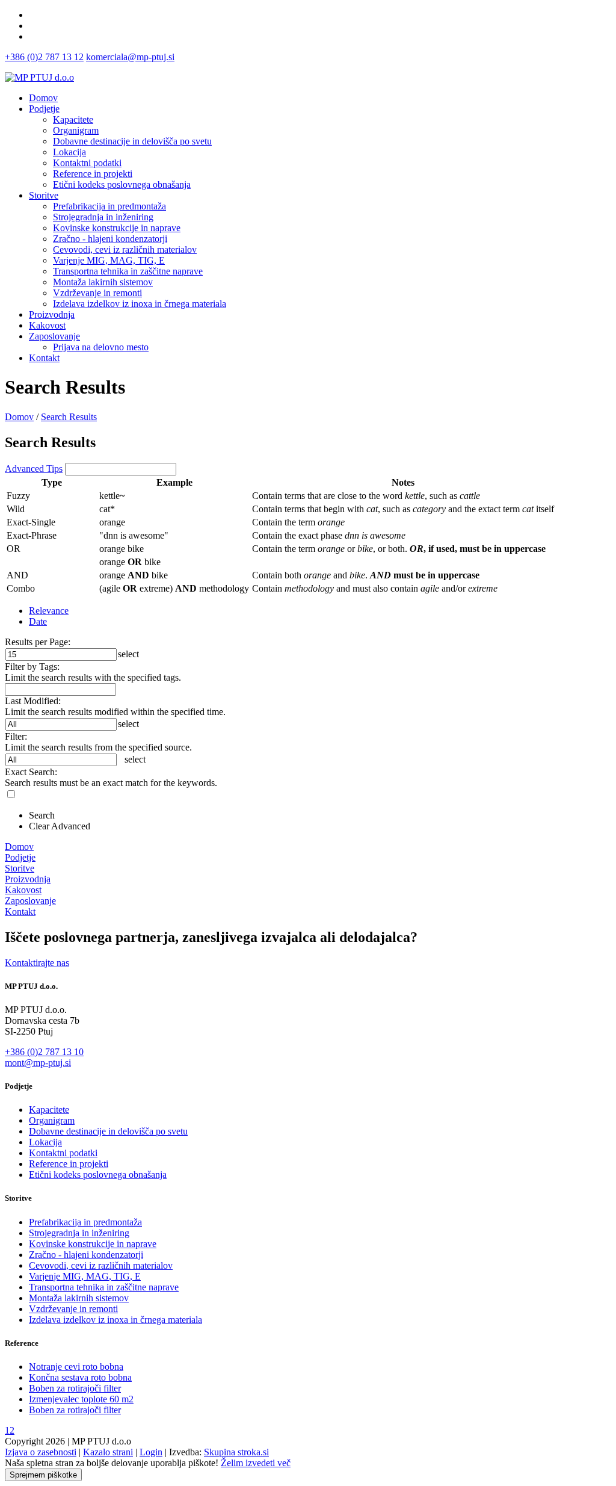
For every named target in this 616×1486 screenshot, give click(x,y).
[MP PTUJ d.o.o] (39, 77)
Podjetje (44, 109)
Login (151, 1452)
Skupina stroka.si (236, 1452)
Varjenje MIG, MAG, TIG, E (85, 1276)
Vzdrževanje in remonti (73, 1309)
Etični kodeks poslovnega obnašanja (98, 1174)
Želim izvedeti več (256, 1463)
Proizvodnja (52, 314)
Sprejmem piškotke (43, 1474)
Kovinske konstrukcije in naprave (92, 1244)
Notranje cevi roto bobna (76, 1366)
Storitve (43, 195)
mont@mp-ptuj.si (38, 1062)
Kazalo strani (108, 1452)
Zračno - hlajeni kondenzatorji (86, 1254)
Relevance (49, 610)
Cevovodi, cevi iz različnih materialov (101, 1265)
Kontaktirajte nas (37, 963)
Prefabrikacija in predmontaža (85, 1222)
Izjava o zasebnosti (40, 1452)
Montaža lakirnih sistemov (79, 1298)
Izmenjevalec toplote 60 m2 (81, 1399)
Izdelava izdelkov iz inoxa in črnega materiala (115, 1319)
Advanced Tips (34, 468)
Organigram (52, 1120)
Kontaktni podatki (63, 1153)
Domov (43, 98)
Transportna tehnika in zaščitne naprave (104, 1287)
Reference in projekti (68, 1164)
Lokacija (45, 1142)
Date (38, 621)
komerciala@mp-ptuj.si (130, 57)
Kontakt (44, 358)
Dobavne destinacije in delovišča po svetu (108, 1131)
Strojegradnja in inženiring (79, 1233)
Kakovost (47, 325)
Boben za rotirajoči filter (75, 1388)
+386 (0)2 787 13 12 (44, 57)
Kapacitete (49, 1109)
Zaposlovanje (54, 336)
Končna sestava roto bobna (80, 1377)
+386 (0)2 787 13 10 (44, 1052)
